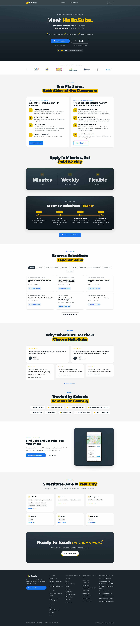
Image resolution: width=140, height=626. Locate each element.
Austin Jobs (85, 582)
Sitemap (51, 615)
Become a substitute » (70, 235)
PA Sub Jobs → (92, 503)
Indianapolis (107, 267)
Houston (55, 267)
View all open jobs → (70, 314)
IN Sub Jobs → (62, 522)
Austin (47, 267)
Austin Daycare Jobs (105, 581)
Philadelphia (65, 267)
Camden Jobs (86, 585)
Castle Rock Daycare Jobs (106, 583)
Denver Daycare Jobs (105, 590)
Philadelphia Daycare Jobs (106, 596)
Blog (50, 607)
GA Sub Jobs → (32, 522)
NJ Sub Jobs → (92, 522)
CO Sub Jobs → (32, 508)
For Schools (74, 2)
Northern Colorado (71, 594)
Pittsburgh (83, 267)
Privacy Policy (99, 622)
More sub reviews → (70, 383)
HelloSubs (33, 3)
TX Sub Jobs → (62, 503)
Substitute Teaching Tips (55, 586)
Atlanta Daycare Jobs (105, 578)
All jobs (32, 267)
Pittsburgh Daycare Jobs (106, 598)
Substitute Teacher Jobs (55, 581)
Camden (70, 271)
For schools (79, 41)
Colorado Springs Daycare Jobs (106, 587)
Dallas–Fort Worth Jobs (89, 588)
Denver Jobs (85, 590)
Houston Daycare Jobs (105, 593)
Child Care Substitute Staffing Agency (54, 598)
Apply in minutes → (70, 553)
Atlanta (74, 267)
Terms (106, 622)
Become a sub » (60, 41)
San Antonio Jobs (87, 601)
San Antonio (69, 602)
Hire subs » (52, 455)
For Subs (63, 2)
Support (111, 622)
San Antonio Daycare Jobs (106, 601)
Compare (51, 612)
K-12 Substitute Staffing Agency (55, 594)
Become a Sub (53, 578)
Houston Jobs (86, 593)
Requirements (52, 583)
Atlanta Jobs (86, 580)
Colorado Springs (95, 267)
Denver (40, 267)
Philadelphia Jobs (87, 598)
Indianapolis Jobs (87, 595)
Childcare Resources (54, 609)
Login (110, 2)
